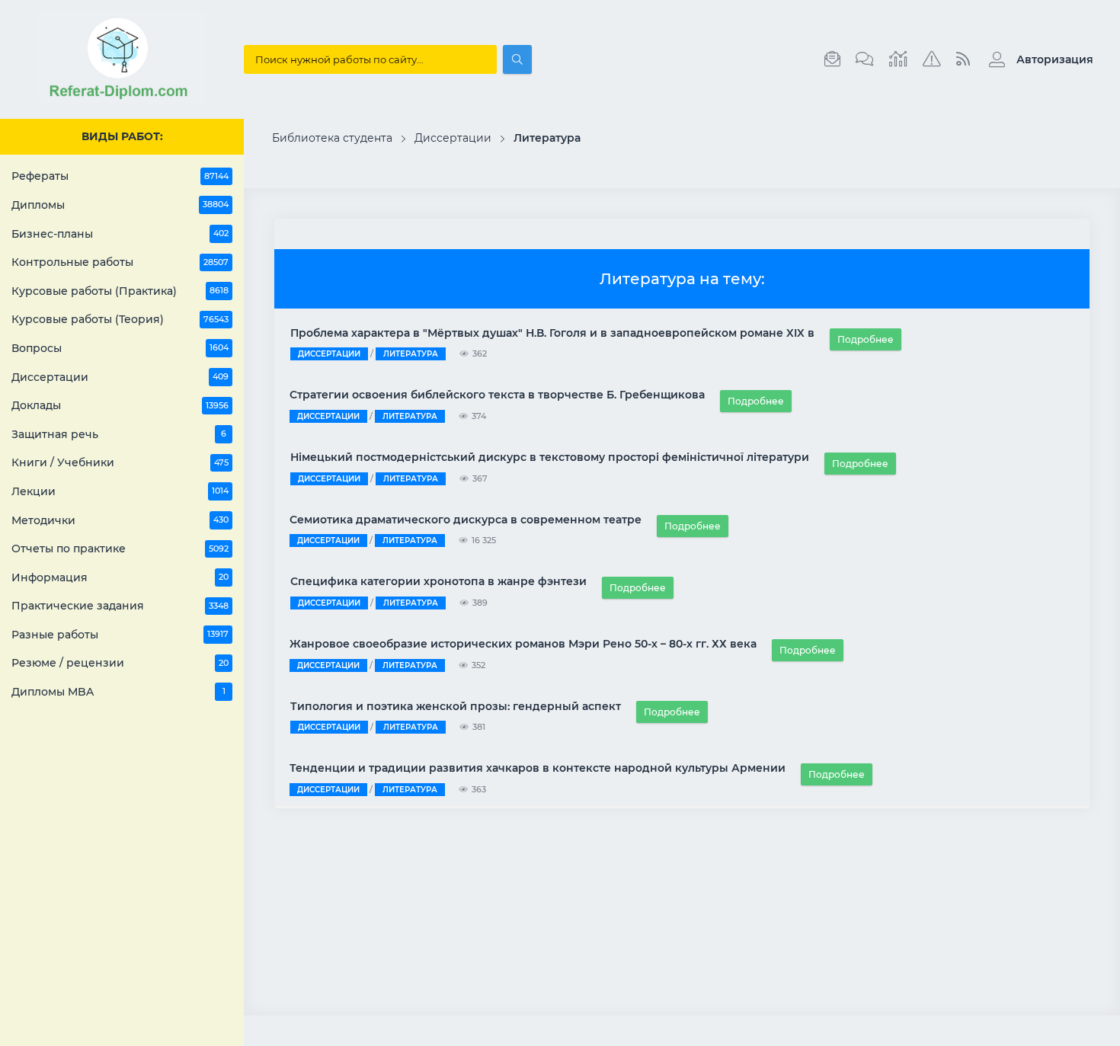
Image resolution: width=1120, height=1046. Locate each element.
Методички (120, 520)
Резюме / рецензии (120, 663)
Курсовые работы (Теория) (120, 319)
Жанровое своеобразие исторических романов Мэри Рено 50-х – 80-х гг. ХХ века (523, 644)
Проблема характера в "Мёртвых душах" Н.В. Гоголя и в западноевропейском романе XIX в (552, 333)
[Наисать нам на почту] (832, 59)
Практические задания (120, 606)
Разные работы (120, 634)
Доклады (120, 405)
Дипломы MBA (118, 692)
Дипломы (120, 205)
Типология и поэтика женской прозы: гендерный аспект (455, 706)
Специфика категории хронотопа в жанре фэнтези (438, 581)
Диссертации (120, 377)
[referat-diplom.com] (122, 99)
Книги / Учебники (120, 462)
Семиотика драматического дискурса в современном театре (466, 519)
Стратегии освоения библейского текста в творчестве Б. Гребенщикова (497, 394)
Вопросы (120, 348)
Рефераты (120, 176)
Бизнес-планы (120, 234)
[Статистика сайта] (898, 59)
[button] (1037, 59)
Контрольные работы (120, 262)
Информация (120, 577)
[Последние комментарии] (865, 59)
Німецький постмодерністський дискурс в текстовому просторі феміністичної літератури (549, 457)
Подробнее (865, 339)
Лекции (120, 491)
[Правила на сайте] (932, 59)
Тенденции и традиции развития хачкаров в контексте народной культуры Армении (538, 768)
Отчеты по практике (120, 548)
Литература (410, 354)
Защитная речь (118, 434)
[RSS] (963, 59)
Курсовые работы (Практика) (120, 291)
